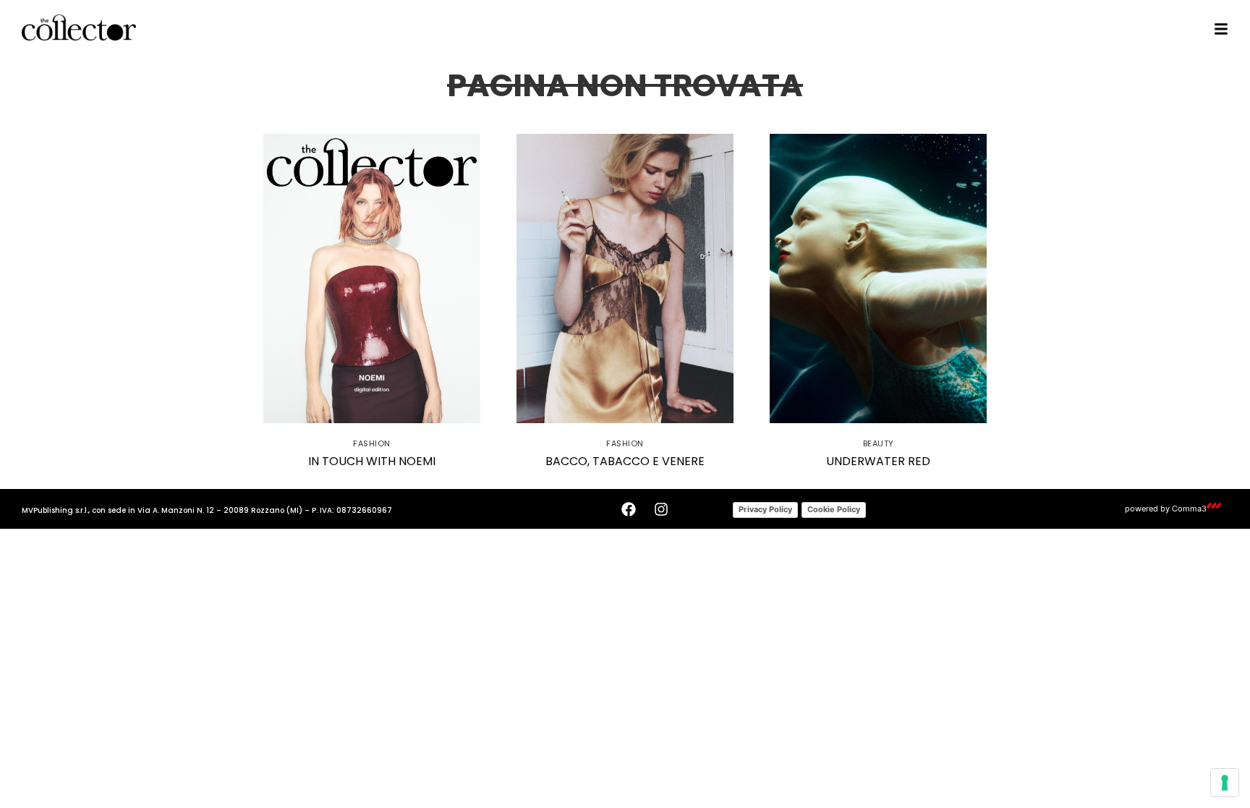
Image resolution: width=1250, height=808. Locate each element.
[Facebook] (628, 509)
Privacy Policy (765, 509)
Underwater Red (878, 461)
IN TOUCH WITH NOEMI (371, 461)
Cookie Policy (833, 509)
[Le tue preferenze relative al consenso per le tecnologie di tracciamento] (1224, 782)
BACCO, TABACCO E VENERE (625, 461)
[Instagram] (661, 509)
